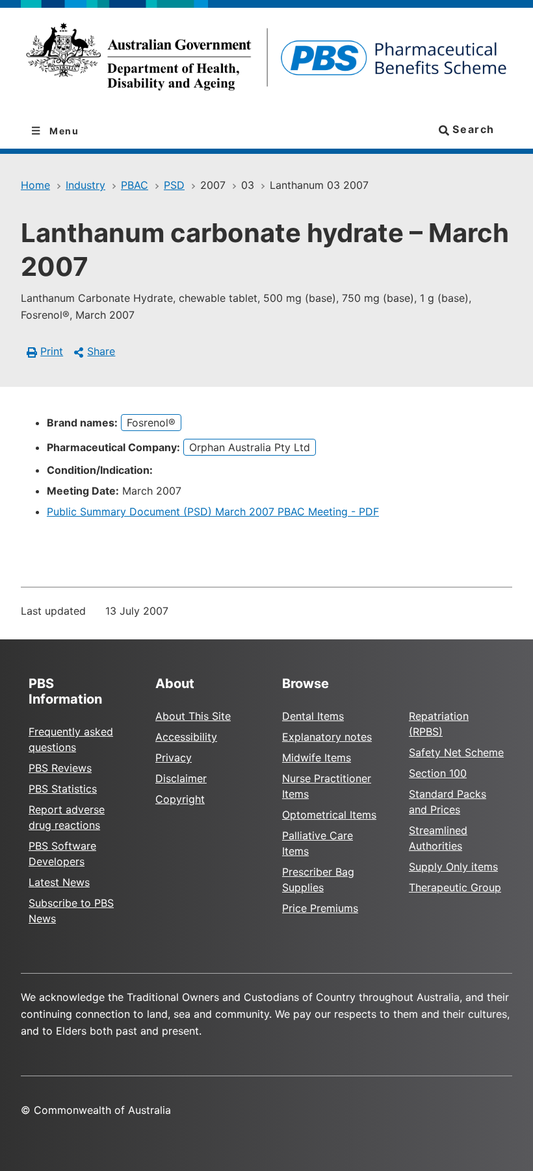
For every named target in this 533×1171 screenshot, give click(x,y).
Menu (63, 130)
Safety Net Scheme (456, 752)
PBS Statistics (63, 788)
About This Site (193, 715)
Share (101, 351)
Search (472, 129)
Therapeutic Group (455, 887)
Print (51, 351)
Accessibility (186, 736)
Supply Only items (453, 866)
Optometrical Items (329, 814)
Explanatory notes (327, 736)
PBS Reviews (60, 767)
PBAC (134, 185)
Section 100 (438, 773)
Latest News (59, 882)
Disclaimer (181, 778)
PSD (174, 185)
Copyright (180, 799)
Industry (85, 185)
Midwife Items (316, 757)
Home (35, 185)
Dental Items (313, 715)
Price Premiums (320, 908)
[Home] (266, 60)
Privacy (173, 757)
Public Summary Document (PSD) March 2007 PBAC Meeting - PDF (213, 511)
